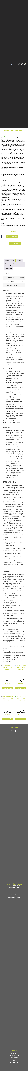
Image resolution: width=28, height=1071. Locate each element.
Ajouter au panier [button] (7, 688)
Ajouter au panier (12, 236)
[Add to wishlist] (20, 236)
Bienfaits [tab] (19, 260)
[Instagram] (12, 731)
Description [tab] (8, 268)
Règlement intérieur (14, 894)
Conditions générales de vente (14, 897)
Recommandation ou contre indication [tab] (13, 264)
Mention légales (14, 896)
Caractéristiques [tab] (10, 260)
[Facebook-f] (16, 731)
